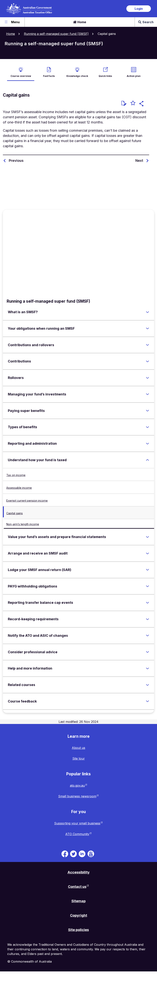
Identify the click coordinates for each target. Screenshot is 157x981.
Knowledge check (77, 76)
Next (139, 161)
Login (139, 9)
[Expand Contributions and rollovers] (147, 345)
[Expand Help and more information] (147, 668)
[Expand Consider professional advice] (147, 652)
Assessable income (19, 487)
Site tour (78, 758)
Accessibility (79, 872)
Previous (16, 161)
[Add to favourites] (133, 103)
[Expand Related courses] (147, 685)
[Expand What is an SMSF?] (147, 312)
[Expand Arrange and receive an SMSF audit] (147, 553)
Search (148, 22)
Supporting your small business (77, 823)
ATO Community (77, 834)
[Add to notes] (124, 103)
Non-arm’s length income (22, 524)
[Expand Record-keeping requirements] (147, 619)
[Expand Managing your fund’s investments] (147, 394)
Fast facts (49, 76)
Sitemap (78, 901)
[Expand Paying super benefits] (147, 411)
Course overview (21, 76)
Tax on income (15, 475)
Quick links (105, 76)
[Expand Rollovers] (147, 378)
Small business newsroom (77, 796)
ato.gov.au (77, 785)
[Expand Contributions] (147, 361)
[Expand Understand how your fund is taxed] (147, 460)
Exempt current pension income (27, 500)
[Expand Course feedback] (147, 701)
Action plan (134, 76)
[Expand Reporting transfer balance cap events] (147, 602)
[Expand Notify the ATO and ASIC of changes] (147, 635)
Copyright (78, 915)
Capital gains (14, 513)
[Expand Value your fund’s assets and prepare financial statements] (147, 537)
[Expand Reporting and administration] (147, 443)
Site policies (78, 930)
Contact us (77, 887)
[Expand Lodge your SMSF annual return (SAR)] (147, 570)
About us (78, 748)
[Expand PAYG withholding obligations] (147, 586)
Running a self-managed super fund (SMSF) (56, 34)
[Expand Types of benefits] (147, 427)
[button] (142, 104)
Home (81, 22)
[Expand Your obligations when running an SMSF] (147, 328)
